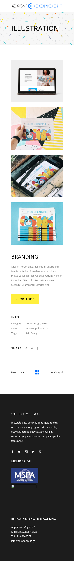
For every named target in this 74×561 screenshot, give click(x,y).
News (44, 323)
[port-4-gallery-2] (37, 128)
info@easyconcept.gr (23, 540)
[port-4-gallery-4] (37, 223)
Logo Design (33, 323)
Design (34, 333)
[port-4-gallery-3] (37, 176)
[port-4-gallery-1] (37, 81)
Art (27, 333)
